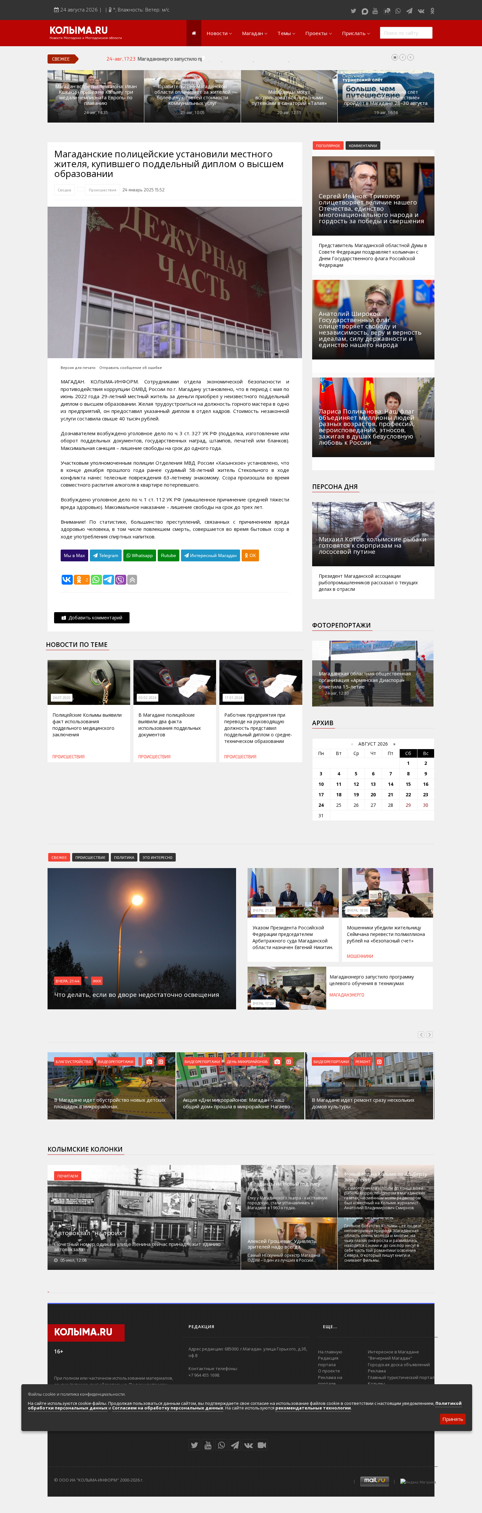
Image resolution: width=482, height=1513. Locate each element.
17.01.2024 (233, 697)
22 (408, 794)
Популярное (328, 145)
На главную (330, 1352)
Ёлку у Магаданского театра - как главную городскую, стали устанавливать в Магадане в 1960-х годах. (288, 1203)
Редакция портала (328, 1361)
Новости (217, 33)
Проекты (316, 33)
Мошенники (360, 956)
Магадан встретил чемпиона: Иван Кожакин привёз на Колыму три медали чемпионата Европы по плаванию (96, 95)
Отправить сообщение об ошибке (130, 367)
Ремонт (363, 1061)
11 (338, 784)
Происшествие (90, 857)
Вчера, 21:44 (68, 981)
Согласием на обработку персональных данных (167, 1408)
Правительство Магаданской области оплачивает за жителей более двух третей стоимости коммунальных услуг (192, 95)
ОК (252, 555)
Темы (284, 33)
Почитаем (67, 1176)
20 (373, 794)
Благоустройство (73, 1061)
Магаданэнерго (347, 995)
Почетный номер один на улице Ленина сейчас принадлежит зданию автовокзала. (137, 1246)
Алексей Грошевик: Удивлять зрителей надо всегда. (282, 1244)
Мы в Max (74, 555)
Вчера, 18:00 (357, 910)
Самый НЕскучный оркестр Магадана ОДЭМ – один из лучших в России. (284, 1257)
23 (425, 794)
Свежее (59, 857)
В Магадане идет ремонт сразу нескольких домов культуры (363, 1103)
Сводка (64, 189)
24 (321, 805)
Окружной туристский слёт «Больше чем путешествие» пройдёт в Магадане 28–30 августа (386, 97)
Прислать (354, 33)
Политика (124, 857)
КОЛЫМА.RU (79, 31)
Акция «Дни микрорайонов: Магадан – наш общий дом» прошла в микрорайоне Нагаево (236, 1103)
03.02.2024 (147, 697)
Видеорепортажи (115, 1061)
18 (338, 794)
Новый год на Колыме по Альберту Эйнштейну (385, 1176)
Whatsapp (142, 555)
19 (356, 794)
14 (390, 784)
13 (373, 784)
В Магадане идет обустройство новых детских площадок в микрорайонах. (110, 1103)
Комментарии (363, 145)
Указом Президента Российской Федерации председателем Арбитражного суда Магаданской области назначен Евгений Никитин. (292, 937)
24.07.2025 (61, 697)
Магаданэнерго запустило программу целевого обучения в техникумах (218, 59)
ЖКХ (97, 981)
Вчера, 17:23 (263, 1003)
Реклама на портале (330, 1380)
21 (390, 794)
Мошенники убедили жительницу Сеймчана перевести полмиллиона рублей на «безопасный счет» (386, 934)
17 (321, 794)
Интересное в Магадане (393, 1352)
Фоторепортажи (341, 625)
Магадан (252, 33)
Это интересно (157, 857)
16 (425, 784)
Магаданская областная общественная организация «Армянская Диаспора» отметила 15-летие (365, 680)
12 (356, 784)
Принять (452, 1419)
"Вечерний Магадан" (390, 1358)
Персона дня (335, 486)
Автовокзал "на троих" (89, 1233)
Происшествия (102, 189)
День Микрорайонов (247, 1061)
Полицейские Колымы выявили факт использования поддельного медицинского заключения (87, 725)
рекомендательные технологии (313, 1408)
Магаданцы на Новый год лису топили (284, 1186)
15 (408, 784)
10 (321, 784)
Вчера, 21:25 (263, 910)
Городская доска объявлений (399, 1365)
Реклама (377, 1371)
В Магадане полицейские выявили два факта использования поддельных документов (169, 725)
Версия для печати (78, 367)
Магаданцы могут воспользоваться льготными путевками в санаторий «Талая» (289, 97)
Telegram (108, 555)
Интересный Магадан (213, 555)
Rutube (168, 555)
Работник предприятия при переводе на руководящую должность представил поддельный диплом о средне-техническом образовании (258, 728)
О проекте (329, 1371)
